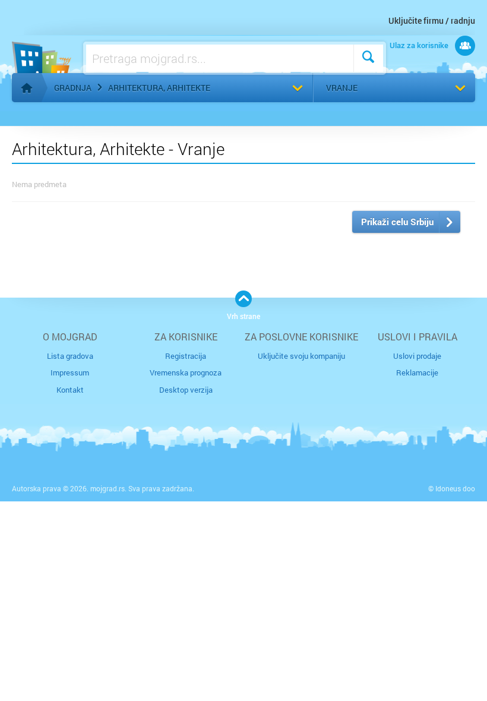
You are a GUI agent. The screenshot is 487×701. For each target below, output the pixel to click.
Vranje (342, 87)
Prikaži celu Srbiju (397, 222)
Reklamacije (417, 372)
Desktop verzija (186, 389)
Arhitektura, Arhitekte (159, 87)
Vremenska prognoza (186, 372)
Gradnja (72, 87)
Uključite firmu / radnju (431, 20)
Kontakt (70, 389)
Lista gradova (70, 355)
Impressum (69, 372)
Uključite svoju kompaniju (301, 355)
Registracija (185, 355)
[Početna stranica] (27, 88)
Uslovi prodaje (417, 355)
